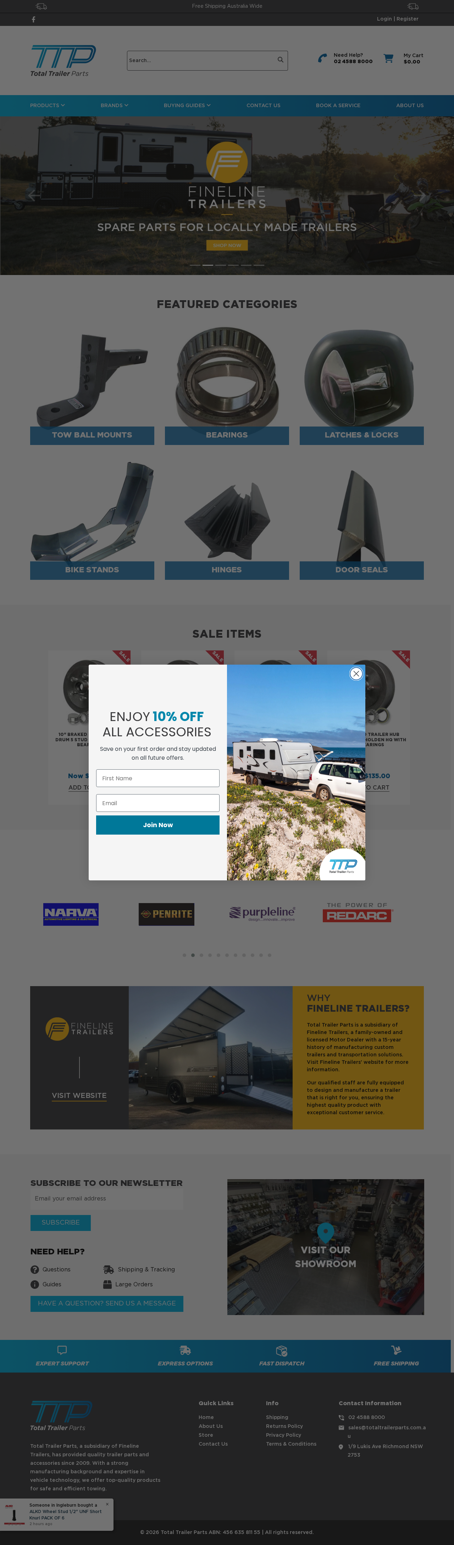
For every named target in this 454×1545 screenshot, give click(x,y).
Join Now (158, 824)
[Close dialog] (356, 673)
